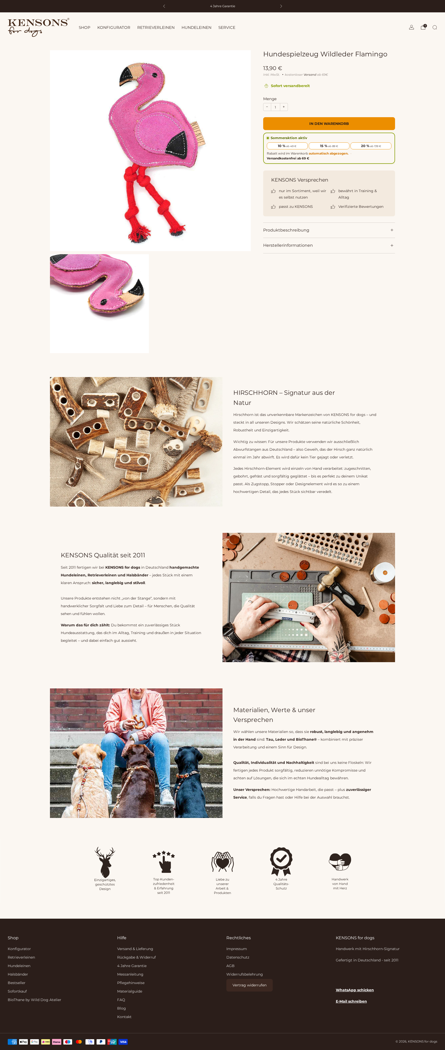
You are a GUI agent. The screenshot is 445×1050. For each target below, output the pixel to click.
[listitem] (222, 6)
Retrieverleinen (21, 957)
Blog (121, 1008)
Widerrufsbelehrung (244, 974)
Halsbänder (18, 974)
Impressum (236, 948)
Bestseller (16, 982)
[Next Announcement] (281, 6)
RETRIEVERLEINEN (156, 27)
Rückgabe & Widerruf (136, 957)
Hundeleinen (19, 965)
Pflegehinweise (130, 982)
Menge (270, 98)
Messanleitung (130, 974)
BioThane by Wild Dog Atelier (34, 999)
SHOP (84, 27)
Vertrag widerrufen (250, 985)
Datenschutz (237, 957)
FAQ (121, 999)
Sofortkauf (17, 991)
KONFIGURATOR (113, 27)
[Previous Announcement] (164, 6)
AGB (230, 965)
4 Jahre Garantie (132, 965)
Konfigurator (19, 948)
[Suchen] (434, 27)
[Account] (411, 27)
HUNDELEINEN (196, 27)
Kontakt (124, 1016)
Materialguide (129, 991)
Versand (310, 74)
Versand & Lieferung (135, 948)
